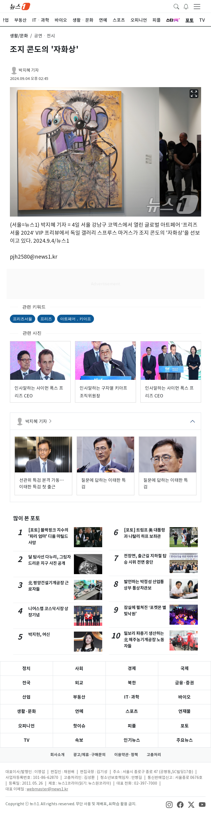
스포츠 (132, 711)
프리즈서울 (22, 318)
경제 (132, 668)
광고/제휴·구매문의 (89, 754)
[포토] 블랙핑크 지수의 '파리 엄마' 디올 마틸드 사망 (48, 536)
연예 (79, 711)
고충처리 (154, 754)
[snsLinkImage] (169, 804)
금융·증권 (184, 683)
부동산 (79, 697)
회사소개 (57, 754)
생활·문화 (26, 711)
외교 (79, 683)
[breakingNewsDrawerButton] (186, 6)
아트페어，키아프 (75, 318)
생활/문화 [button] (19, 35)
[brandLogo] (20, 6)
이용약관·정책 (126, 754)
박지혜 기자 (29, 70)
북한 (132, 683)
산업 (26, 697)
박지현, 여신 (39, 634)
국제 (185, 668)
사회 (79, 668)
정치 (26, 668)
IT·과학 (131, 697)
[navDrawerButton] (197, 6)
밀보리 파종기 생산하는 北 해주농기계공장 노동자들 (144, 640)
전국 (26, 683)
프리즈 (46, 318)
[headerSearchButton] (176, 6)
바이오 (184, 697)
